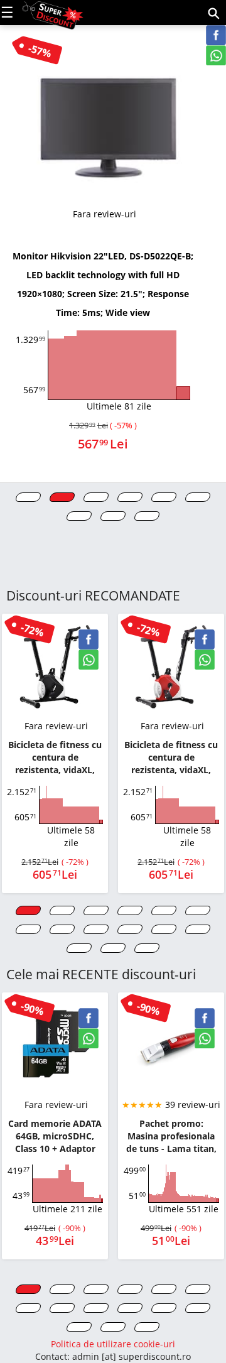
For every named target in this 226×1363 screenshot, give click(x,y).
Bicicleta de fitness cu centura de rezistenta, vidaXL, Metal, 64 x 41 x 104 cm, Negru (55, 757)
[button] (28, 497)
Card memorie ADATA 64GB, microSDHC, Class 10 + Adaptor (55, 1135)
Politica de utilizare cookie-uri (113, 1344)
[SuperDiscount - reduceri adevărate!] (53, 11)
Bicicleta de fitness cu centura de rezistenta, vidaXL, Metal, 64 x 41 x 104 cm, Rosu (171, 757)
